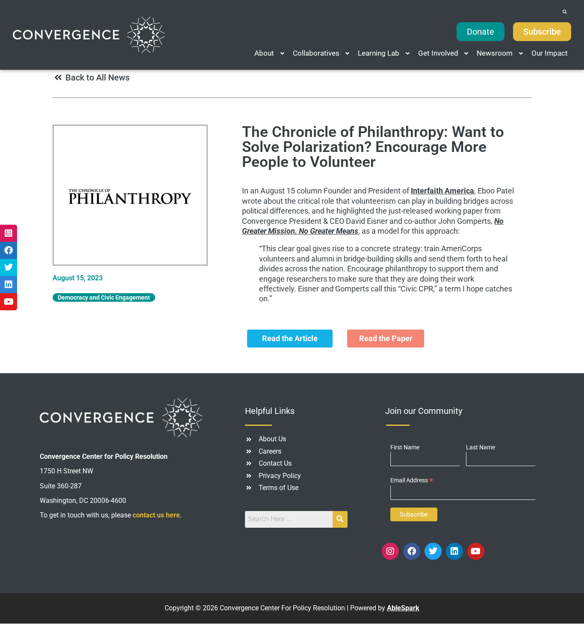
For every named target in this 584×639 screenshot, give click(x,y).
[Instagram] (390, 551)
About (264, 53)
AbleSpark (403, 608)
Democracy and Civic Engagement (104, 297)
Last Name (480, 447)
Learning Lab (378, 53)
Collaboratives (316, 53)
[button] (270, 53)
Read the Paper (386, 338)
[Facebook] (411, 551)
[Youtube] (475, 551)
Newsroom (495, 53)
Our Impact (549, 53)
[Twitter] (433, 551)
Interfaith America (442, 190)
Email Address (411, 480)
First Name (404, 447)
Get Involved (438, 53)
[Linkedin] (454, 551)
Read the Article (290, 338)
